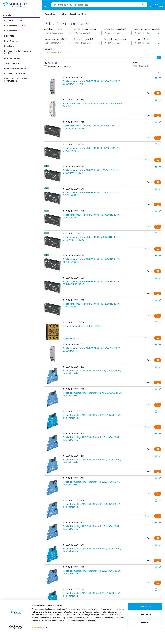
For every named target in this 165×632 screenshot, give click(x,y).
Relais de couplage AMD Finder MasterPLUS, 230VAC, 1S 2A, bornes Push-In (92, 505)
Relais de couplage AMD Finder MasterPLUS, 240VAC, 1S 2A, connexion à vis (92, 372)
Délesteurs (9, 46)
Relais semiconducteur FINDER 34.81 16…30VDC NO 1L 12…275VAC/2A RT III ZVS (91, 238)
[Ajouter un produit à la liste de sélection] (159, 77)
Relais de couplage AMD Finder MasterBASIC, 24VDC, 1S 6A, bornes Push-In (92, 416)
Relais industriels (12, 58)
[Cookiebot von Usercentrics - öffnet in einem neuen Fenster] (15, 627)
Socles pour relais (12, 63)
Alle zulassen (145, 607)
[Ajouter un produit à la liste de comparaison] (156, 77)
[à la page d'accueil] (22, 5)
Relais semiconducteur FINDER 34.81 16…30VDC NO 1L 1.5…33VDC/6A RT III (92, 260)
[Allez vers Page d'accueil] (44, 14)
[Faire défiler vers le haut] (158, 72)
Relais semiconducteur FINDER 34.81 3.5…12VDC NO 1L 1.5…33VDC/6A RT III (92, 149)
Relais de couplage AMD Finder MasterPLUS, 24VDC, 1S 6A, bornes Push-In (91, 438)
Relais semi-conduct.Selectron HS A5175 (83, 326)
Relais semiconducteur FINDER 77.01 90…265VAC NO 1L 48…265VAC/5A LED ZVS (92, 82)
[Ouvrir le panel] (159, 57)
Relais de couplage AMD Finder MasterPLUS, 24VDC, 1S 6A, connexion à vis (91, 483)
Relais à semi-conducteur (16, 68)
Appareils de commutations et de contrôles (62, 14)
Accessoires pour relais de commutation (16, 80)
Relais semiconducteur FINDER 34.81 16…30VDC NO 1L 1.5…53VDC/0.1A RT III (92, 216)
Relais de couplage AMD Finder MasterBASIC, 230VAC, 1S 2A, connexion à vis (92, 394)
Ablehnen (145, 622)
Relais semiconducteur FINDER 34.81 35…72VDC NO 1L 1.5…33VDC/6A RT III (92, 305)
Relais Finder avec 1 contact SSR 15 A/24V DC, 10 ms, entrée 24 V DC (92, 105)
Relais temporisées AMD (15, 26)
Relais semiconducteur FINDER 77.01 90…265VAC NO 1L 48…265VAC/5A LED (92, 349)
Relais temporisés (12, 31)
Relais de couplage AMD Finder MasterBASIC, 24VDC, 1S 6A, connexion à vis (92, 461)
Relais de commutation (14, 73)
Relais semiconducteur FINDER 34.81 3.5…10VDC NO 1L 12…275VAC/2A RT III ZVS (92, 127)
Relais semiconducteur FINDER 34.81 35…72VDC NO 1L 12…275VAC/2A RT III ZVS (91, 283)
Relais (84, 14)
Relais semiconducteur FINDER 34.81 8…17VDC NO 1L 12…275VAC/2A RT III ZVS (91, 171)
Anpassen (143, 614)
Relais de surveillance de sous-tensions (18, 52)
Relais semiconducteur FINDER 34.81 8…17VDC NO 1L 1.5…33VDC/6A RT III (91, 194)
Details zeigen (38, 627)
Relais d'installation (13, 20)
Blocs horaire (10, 36)
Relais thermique (11, 41)
